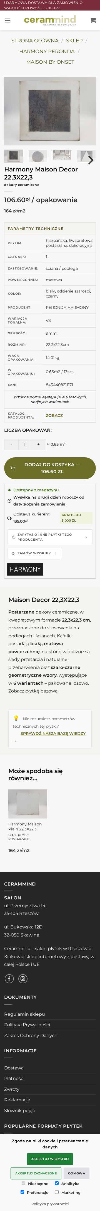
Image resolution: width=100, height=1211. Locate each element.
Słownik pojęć (19, 1110)
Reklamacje (17, 1099)
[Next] (84, 111)
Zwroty (11, 1089)
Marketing (71, 1192)
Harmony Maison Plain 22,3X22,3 (25, 831)
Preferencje (37, 1192)
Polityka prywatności (50, 1204)
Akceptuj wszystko (50, 1159)
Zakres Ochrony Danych (31, 1035)
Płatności (14, 1078)
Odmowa (76, 1173)
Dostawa (14, 1068)
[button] (7, 20)
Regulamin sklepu (24, 1014)
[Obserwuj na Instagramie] (23, 978)
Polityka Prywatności (27, 1024)
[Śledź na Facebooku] (9, 978)
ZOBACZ (54, 415)
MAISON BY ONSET (50, 62)
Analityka (70, 1183)
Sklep (74, 40)
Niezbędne (38, 1183)
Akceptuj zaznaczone (36, 1173)
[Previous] (15, 111)
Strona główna (35, 40)
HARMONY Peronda (47, 51)
